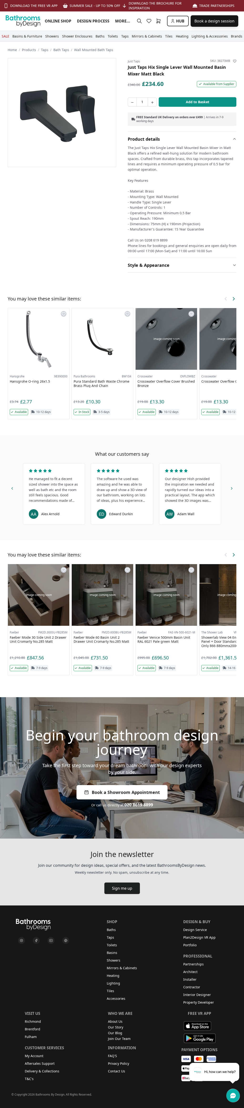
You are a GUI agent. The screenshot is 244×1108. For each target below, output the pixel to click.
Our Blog (115, 1033)
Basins (112, 952)
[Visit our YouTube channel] (51, 940)
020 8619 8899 (138, 805)
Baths (111, 929)
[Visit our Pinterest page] (65, 940)
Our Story (115, 1027)
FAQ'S (112, 1056)
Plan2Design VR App (199, 937)
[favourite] (150, 21)
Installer (190, 979)
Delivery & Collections (42, 1071)
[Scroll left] (226, 299)
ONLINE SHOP (58, 21)
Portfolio (190, 945)
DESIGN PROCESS (93, 21)
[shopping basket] (159, 21)
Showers (113, 960)
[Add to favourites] (234, 61)
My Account (34, 1056)
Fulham (31, 1036)
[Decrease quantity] (132, 102)
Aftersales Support (40, 1063)
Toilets (112, 945)
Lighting (113, 983)
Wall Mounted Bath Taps (93, 50)
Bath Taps (61, 50)
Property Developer (198, 1002)
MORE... (122, 21)
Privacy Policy (118, 1063)
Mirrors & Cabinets (122, 968)
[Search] (139, 21)
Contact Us (116, 1071)
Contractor (191, 987)
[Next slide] (231, 487)
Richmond (33, 1021)
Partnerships (193, 964)
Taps (44, 50)
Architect (190, 971)
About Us (115, 1021)
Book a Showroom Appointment (126, 792)
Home (12, 50)
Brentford (32, 1029)
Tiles (110, 991)
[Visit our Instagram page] (21, 940)
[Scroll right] (233, 299)
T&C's (29, 1078)
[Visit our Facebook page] (36, 940)
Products (29, 50)
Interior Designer (197, 994)
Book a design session (214, 21)
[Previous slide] (12, 487)
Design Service (195, 929)
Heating (113, 975)
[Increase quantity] (152, 102)
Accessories (116, 998)
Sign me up (122, 888)
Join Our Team (119, 1038)
